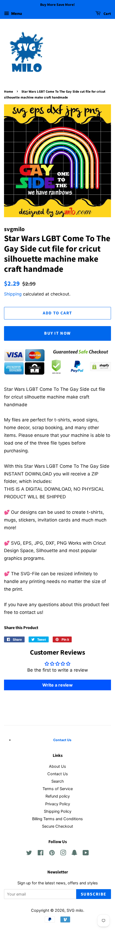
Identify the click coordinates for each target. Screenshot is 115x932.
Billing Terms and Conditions (57, 818)
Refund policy (57, 796)
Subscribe (93, 894)
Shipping (13, 294)
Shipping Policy (57, 811)
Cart (107, 14)
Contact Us (57, 773)
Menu (16, 13)
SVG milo (75, 910)
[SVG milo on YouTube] (86, 853)
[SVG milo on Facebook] (40, 853)
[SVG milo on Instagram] (63, 853)
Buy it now (57, 333)
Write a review (57, 685)
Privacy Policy (57, 804)
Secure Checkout (57, 826)
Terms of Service (58, 788)
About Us (57, 766)
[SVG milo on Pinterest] (52, 853)
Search (57, 781)
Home (8, 91)
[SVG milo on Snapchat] (74, 853)
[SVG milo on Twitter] (29, 853)
